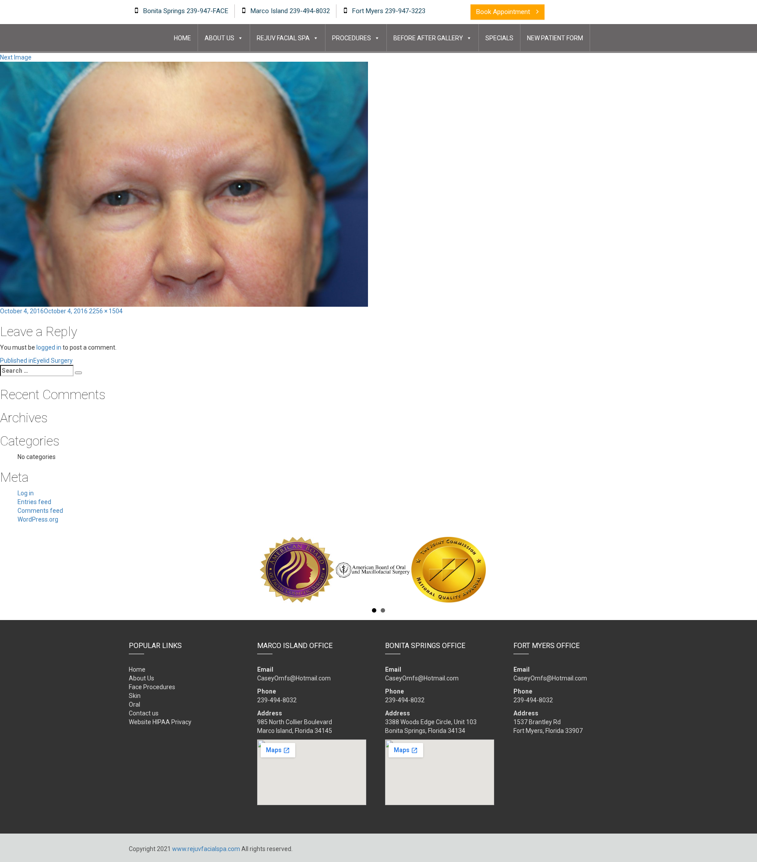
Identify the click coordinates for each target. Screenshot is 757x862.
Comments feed (40, 510)
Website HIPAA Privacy (160, 721)
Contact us (144, 713)
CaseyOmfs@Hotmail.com (294, 678)
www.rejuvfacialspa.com (206, 848)
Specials (499, 38)
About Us (219, 38)
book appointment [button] (504, 12)
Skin (135, 695)
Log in (26, 493)
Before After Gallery (428, 38)
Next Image (16, 57)
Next (623, 570)
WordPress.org (38, 519)
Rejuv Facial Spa (283, 38)
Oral (134, 704)
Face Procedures (152, 686)
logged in (48, 347)
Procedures (351, 38)
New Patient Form (555, 38)
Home (182, 38)
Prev (134, 570)
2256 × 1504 (106, 311)
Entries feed (34, 501)
